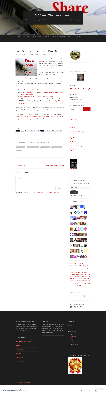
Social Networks (85, 278)
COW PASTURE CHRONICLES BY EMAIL (79, 180)
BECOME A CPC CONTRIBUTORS (61, 36)
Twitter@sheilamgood (49, 116)
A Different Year (73, 120)
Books (83, 263)
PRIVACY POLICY (36, 36)
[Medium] (83, 88)
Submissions (84, 280)
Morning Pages (86, 270)
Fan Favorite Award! (21, 165)
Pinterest (34, 116)
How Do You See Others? (75, 128)
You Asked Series (74, 40)
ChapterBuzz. (55, 74)
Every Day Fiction (24, 96)
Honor (71, 270)
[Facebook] (71, 88)
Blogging (72, 263)
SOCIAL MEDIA (78, 36)
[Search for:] (80, 109)
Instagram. (18, 119)
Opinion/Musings (82, 272)
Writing (48, 142)
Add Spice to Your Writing (76, 146)
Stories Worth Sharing (41, 142)
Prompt (72, 274)
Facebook (19, 116)
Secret (33, 90)
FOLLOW (74, 192)
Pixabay (71, 338)
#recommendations (33, 147)
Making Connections (74, 124)
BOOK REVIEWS (31, 40)
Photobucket (73, 342)
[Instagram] (73, 88)
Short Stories (32, 142)
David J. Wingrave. (30, 94)
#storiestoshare (57, 147)
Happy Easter (73, 150)
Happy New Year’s (74, 138)
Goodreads (47, 119)
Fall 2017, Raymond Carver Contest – (54, 92)
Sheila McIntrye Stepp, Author (37, 54)
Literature (80, 270)
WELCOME (26, 36)
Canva (71, 334)
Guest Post (81, 268)
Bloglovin (40, 116)
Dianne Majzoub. (48, 96)
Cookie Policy (24, 390)
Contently (58, 116)
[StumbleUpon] (81, 88)
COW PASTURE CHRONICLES (53, 14)
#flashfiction (21, 147)
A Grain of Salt (38, 96)
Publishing (81, 274)
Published (76, 274)
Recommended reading (24, 142)
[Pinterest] (76, 88)
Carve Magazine (29, 92)
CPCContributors (74, 266)
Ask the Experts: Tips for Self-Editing (55, 165)
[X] (78, 88)
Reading (19, 150)
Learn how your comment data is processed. (47, 192)
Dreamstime (73, 336)
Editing (81, 266)
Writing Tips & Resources (58, 40)
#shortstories (45, 147)
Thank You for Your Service (76, 142)
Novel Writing (73, 272)
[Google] (89, 88)
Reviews (72, 278)
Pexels (71, 340)
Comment (59, 188)
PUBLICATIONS (43, 40)
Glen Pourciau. (41, 90)
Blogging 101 (78, 263)
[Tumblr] (86, 88)
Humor (75, 270)
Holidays (86, 268)
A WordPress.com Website (23, 382)
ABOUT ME (46, 36)
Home (18, 36)
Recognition (76, 276)
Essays (84, 266)
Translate (80, 99)
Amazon (39, 119)
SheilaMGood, (28, 116)
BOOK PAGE (20, 40)
